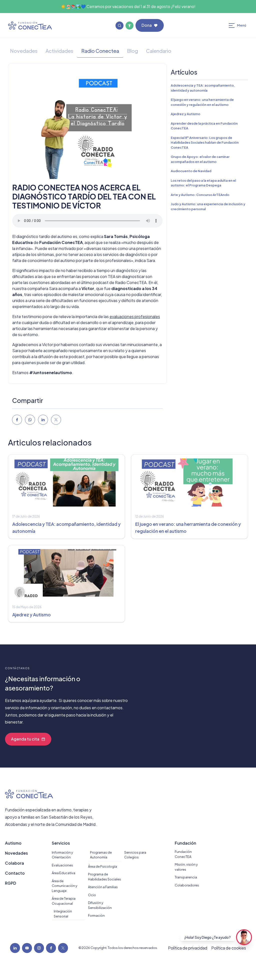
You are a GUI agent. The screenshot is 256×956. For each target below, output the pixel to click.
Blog (132, 51)
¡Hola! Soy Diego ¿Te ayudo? (207, 937)
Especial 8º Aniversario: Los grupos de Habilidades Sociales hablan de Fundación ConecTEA (205, 142)
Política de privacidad (187, 947)
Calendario (158, 51)
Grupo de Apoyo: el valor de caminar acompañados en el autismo (200, 159)
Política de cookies (228, 947)
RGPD (10, 883)
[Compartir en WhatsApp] (30, 420)
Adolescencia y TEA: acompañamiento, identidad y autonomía (203, 87)
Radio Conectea (100, 51)
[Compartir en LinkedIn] (43, 420)
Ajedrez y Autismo (185, 114)
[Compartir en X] (56, 420)
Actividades (59, 51)
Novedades (24, 51)
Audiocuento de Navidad (191, 171)
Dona (147, 25)
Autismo (13, 843)
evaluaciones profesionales (135, 316)
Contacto (15, 873)
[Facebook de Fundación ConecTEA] (51, 948)
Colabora (14, 863)
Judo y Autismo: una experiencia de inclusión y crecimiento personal (208, 206)
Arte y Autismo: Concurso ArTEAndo (200, 195)
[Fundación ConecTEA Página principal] (30, 26)
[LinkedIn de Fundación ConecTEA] (15, 948)
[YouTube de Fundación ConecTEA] (27, 948)
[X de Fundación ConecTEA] (63, 948)
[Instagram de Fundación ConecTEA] (39, 948)
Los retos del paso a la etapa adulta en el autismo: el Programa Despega (203, 182)
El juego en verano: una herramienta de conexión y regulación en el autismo (202, 102)
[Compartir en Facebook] (17, 420)
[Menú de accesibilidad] (130, 26)
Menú (243, 26)
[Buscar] (120, 26)
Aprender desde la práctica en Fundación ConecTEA (204, 125)
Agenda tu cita (25, 739)
